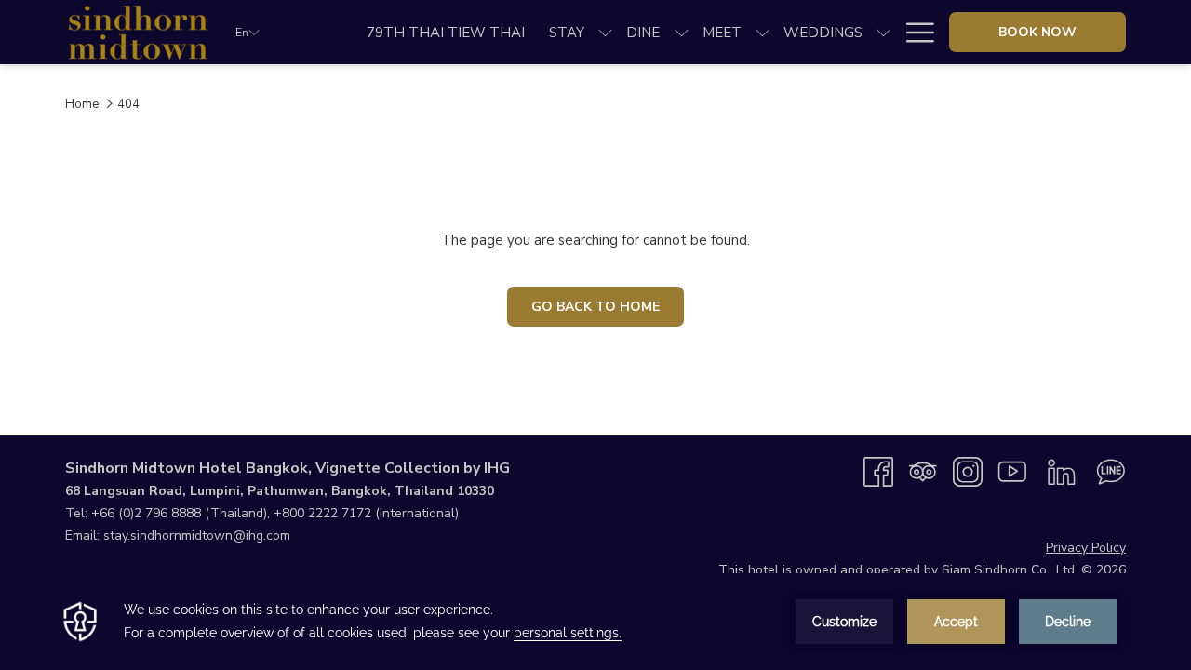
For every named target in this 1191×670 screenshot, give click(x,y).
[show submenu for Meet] (762, 32)
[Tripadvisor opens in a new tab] (923, 471)
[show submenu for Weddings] (883, 32)
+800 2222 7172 (322, 513)
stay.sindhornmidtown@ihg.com (196, 535)
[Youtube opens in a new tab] (1012, 471)
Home (82, 104)
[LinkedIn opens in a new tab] (1061, 471)
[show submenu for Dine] (681, 32)
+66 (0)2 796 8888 (146, 513)
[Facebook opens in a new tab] (878, 471)
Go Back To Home (595, 306)
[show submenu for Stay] (605, 32)
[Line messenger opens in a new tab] (1111, 471)
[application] (595, 621)
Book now (1037, 32)
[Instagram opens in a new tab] (968, 471)
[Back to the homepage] (136, 32)
